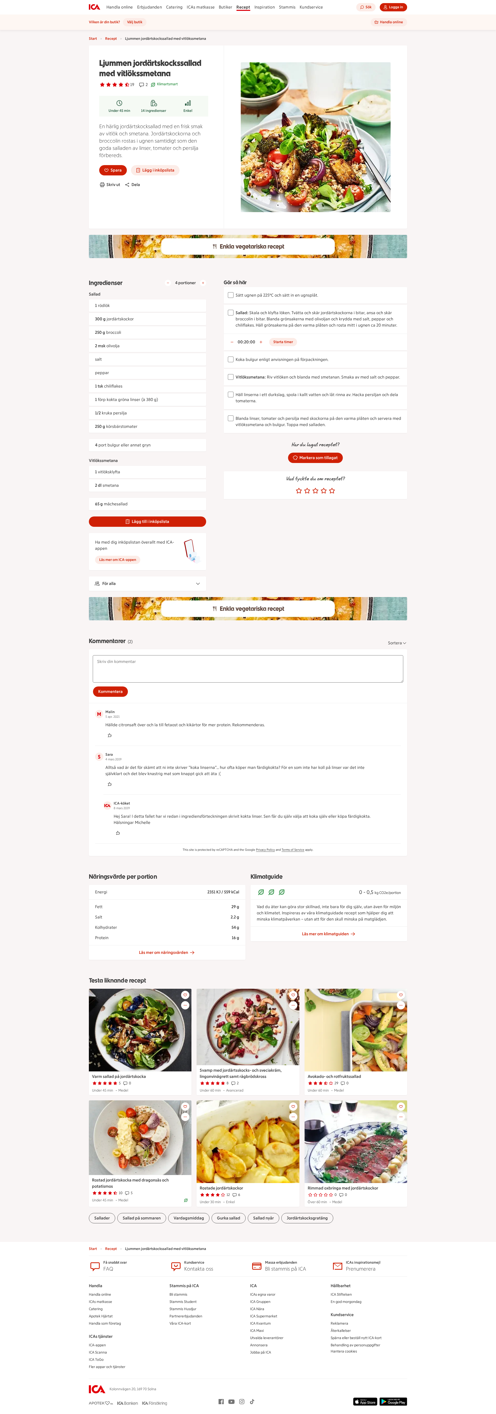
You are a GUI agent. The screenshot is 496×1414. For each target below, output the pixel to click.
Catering (174, 7)
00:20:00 (246, 341)
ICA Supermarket (263, 1316)
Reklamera (339, 1323)
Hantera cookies (344, 1351)
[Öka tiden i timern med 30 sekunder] (261, 342)
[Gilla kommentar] (109, 735)
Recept (243, 7)
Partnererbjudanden (185, 1316)
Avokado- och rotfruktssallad (334, 1076)
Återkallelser (341, 1330)
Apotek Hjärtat (101, 1316)
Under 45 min (119, 111)
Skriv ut (113, 184)
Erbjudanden (149, 7)
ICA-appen (97, 1345)
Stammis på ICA (184, 1285)
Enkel (187, 111)
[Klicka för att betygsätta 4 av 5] (324, 491)
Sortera (395, 642)
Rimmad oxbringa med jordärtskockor (343, 1188)
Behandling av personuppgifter (355, 1345)
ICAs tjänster (101, 1336)
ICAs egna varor (262, 1294)
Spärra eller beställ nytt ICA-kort (356, 1338)
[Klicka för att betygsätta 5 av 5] (332, 491)
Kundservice (311, 7)
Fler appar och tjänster (107, 1367)
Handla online (119, 7)
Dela (135, 184)
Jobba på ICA (260, 1352)
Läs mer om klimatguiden (325, 933)
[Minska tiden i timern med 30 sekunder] (232, 342)
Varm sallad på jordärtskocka (119, 1076)
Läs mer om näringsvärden (163, 952)
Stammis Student (183, 1302)
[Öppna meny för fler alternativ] (185, 1005)
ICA (253, 1285)
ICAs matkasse (201, 7)
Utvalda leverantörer (266, 1338)
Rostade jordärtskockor (221, 1188)
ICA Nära (257, 1309)
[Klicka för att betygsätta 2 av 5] (307, 491)
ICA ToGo (96, 1359)
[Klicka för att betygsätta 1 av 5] (299, 491)
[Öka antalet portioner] (203, 283)
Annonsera (259, 1345)
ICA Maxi (257, 1330)
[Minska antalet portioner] (168, 283)
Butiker (225, 7)
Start (93, 38)
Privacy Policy (265, 850)
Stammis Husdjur (182, 1309)
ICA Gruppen (260, 1302)
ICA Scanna (98, 1352)
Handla (95, 1285)
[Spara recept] (185, 995)
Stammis (287, 7)
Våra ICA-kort (180, 1323)
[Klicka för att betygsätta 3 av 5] (315, 491)
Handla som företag (105, 1323)
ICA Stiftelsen (341, 1294)
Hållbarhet (341, 1285)
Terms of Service (293, 850)
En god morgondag (346, 1302)
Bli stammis (178, 1294)
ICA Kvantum (260, 1323)
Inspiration (264, 7)
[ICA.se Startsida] (94, 7)
